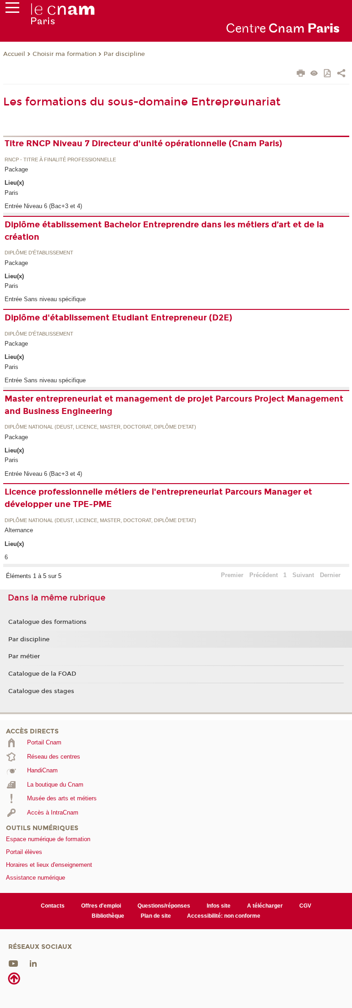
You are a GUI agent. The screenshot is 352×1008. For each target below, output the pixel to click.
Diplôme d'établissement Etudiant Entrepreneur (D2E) (118, 318)
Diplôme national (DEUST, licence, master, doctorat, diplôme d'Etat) (100, 427)
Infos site (219, 906)
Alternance (19, 530)
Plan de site (156, 916)
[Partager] (341, 74)
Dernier (330, 575)
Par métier (24, 656)
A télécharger (265, 906)
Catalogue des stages (41, 691)
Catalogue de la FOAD (42, 674)
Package (16, 169)
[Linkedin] (33, 963)
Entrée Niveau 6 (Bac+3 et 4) (43, 206)
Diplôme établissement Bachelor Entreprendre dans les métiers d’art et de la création (164, 231)
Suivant (303, 575)
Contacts (53, 906)
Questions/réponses (164, 906)
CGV (305, 906)
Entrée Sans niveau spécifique (45, 299)
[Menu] (12, 10)
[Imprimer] (301, 74)
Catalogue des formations (47, 622)
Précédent (263, 575)
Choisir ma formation (64, 54)
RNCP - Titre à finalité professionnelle (60, 160)
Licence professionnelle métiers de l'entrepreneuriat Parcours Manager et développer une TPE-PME (158, 498)
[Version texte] (314, 74)
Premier (232, 575)
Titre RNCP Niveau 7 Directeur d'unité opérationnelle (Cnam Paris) (143, 143)
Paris (11, 192)
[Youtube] (13, 963)
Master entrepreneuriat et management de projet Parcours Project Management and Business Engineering (174, 405)
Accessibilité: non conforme (223, 916)
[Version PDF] (328, 74)
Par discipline (124, 54)
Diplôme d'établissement (39, 253)
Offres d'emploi (101, 906)
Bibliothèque (108, 916)
